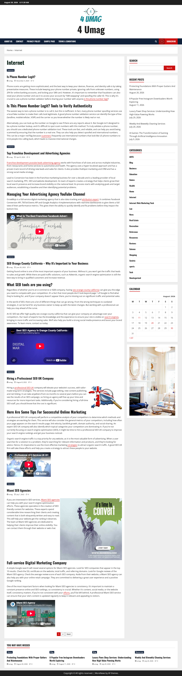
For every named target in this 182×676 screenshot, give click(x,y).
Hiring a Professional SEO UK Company (30, 378)
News (131, 214)
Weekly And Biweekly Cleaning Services (153, 657)
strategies (72, 445)
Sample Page (49, 41)
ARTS (131, 156)
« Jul (131, 337)
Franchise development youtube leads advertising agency (33, 162)
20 (152, 323)
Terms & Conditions (67, 41)
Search (133, 60)
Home (131, 191)
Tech (131, 272)
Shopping (133, 254)
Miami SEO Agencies (19, 490)
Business (133, 168)
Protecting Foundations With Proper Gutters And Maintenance (27, 659)
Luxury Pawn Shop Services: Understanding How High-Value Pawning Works (111, 659)
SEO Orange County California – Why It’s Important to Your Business (47, 263)
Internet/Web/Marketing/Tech (141, 202)
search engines (111, 317)
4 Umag (91, 29)
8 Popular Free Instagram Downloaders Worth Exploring (67, 659)
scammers (46, 135)
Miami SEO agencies (50, 499)
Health (132, 185)
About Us (8, 41)
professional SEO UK (24, 387)
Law (130, 208)
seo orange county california (86, 289)
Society (132, 260)
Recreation (133, 225)
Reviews (132, 243)
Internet (11, 70)
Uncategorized (135, 277)
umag (11, 81)
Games (132, 179)
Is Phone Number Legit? (21, 76)
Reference (133, 231)
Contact (19, 41)
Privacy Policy (33, 41)
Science (132, 248)
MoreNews (100, 673)
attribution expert (90, 199)
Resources (133, 237)
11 (139, 317)
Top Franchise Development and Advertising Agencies (38, 153)
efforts (66, 592)
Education (133, 174)
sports (132, 266)
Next (69, 634)
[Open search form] (156, 41)
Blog (131, 162)
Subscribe (171, 41)
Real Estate (134, 220)
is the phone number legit (96, 99)
